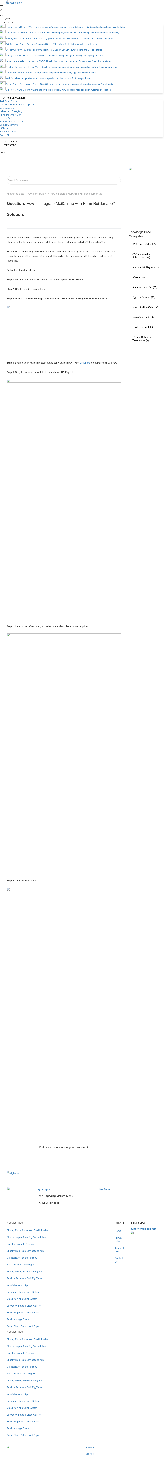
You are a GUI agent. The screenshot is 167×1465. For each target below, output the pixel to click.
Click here (85, 362)
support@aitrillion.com (143, 1228)
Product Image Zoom (18, 1319)
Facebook (90, 1447)
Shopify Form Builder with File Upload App (28, 1230)
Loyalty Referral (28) (143, 327)
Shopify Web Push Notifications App (25, 1250)
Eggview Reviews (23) (143, 297)
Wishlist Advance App (18, 1285)
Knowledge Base (15, 193)
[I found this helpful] (56, 1156)
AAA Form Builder (37, 193)
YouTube (90, 1453)
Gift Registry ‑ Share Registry (22, 1257)
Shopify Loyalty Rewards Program (24, 1271)
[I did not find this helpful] (71, 1156)
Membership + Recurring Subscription (26, 1237)
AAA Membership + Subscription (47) (142, 255)
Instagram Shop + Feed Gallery (23, 1292)
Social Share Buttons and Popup (23, 1326)
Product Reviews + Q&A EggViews (24, 1278)
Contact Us (119, 1260)
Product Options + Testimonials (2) (141, 338)
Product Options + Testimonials (23, 1312)
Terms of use (119, 1249)
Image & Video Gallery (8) (145, 307)
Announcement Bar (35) (144, 287)
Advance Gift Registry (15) (146, 267)
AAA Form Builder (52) (144, 244)
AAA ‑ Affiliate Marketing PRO (22, 1264)
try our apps (44, 1189)
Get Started (105, 1189)
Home (118, 1230)
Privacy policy (118, 1239)
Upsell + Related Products (20, 1244)
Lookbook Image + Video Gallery (24, 1305)
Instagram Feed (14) (143, 317)
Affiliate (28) (138, 277)
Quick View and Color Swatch (22, 1298)
